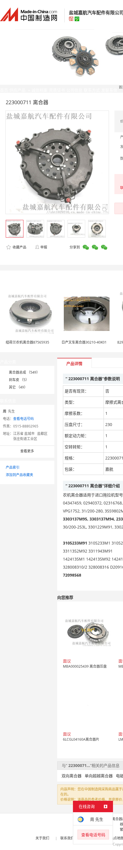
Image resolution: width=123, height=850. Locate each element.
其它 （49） (18, 387)
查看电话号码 (23, 418)
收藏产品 (19, 247)
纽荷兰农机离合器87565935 (27, 342)
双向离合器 (71, 775)
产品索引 (12, 467)
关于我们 (42, 838)
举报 (43, 247)
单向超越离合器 (99, 775)
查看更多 (27, 451)
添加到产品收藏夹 (19, 474)
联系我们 (67, 838)
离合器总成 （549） (24, 372)
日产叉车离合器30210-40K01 (84, 342)
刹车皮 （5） (19, 379)
